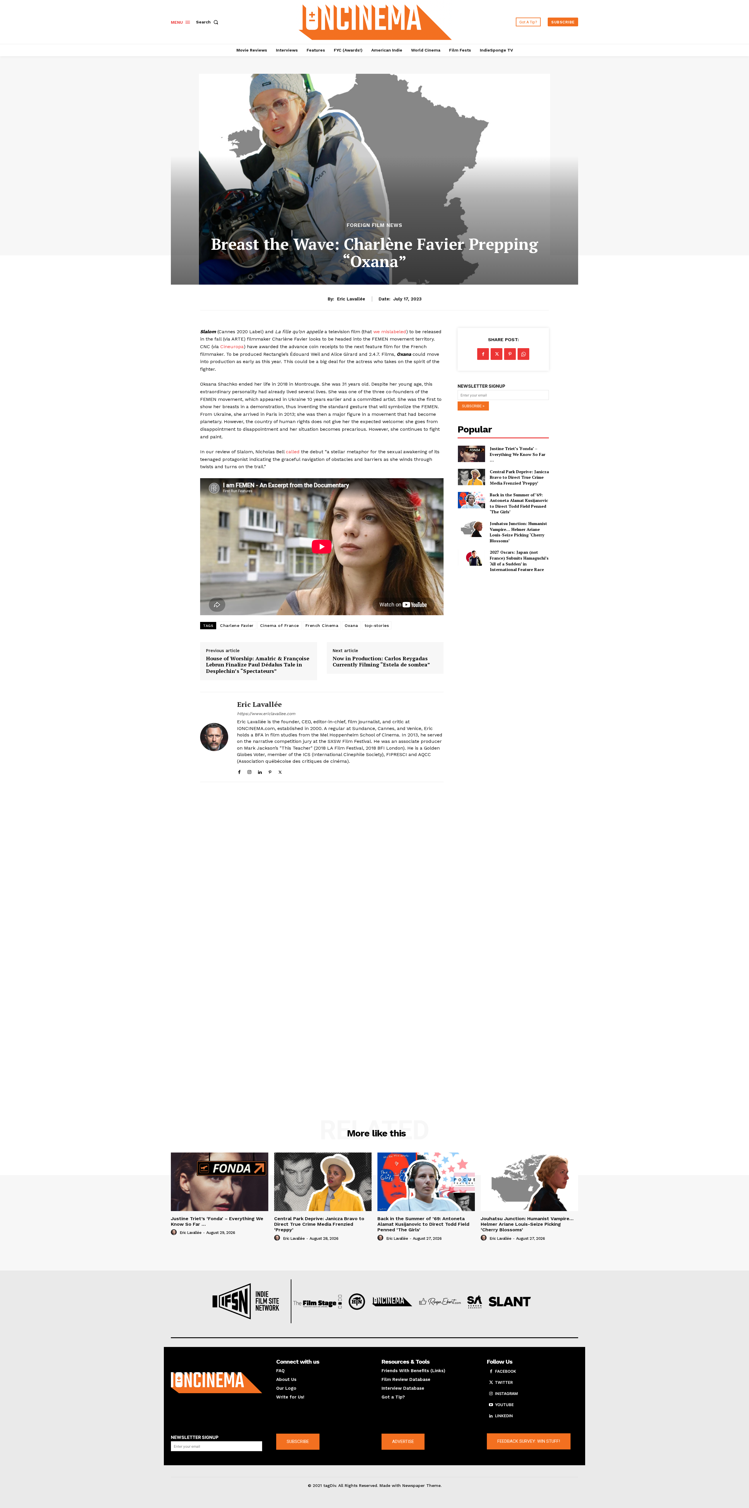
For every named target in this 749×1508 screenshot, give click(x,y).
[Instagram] (249, 771)
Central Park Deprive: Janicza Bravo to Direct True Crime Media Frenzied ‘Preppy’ (519, 477)
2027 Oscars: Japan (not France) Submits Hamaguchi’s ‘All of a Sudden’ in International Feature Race (519, 560)
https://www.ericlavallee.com (266, 713)
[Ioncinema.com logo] (216, 1382)
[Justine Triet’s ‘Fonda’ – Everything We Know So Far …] (471, 454)
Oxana (351, 625)
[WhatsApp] (523, 354)
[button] (208, 22)
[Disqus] (322, 867)
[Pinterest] (270, 771)
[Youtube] (491, 1405)
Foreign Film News (374, 225)
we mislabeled (389, 331)
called (293, 451)
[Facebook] (239, 771)
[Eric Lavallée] (214, 737)
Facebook (505, 1371)
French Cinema (322, 625)
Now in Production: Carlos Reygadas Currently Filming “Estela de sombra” (381, 661)
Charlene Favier (237, 625)
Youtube (504, 1404)
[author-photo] (174, 1232)
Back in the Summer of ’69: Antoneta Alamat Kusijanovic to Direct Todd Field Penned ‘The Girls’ (519, 503)
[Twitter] (280, 771)
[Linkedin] (259, 771)
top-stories (377, 625)
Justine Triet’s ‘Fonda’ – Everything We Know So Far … (517, 454)
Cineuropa (232, 346)
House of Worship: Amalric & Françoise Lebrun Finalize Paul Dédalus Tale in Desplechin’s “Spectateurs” (257, 664)
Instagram (506, 1393)
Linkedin (504, 1415)
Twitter (504, 1382)
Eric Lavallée (351, 299)
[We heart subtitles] (375, 21)
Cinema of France (279, 625)
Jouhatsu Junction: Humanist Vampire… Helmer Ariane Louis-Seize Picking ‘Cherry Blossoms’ (518, 532)
